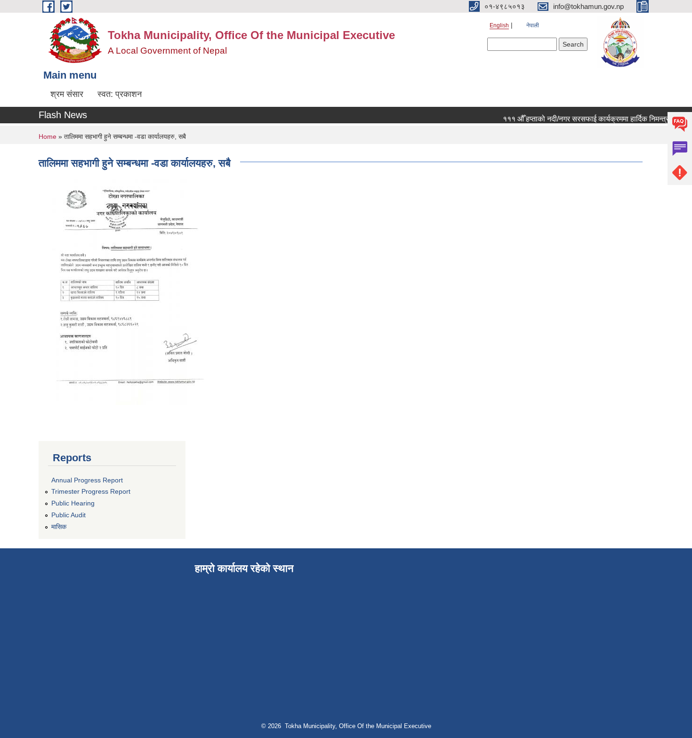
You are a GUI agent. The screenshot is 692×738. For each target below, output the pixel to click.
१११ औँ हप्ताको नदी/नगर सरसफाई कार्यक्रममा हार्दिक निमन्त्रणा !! (586, 119)
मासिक (58, 526)
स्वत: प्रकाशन (119, 94)
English (499, 25)
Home (47, 136)
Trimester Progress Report (90, 491)
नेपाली (532, 25)
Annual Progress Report (87, 480)
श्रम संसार (66, 94)
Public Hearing (73, 503)
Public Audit (68, 515)
